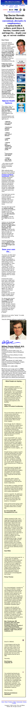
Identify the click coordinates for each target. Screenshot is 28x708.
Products (10, 701)
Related (4, 312)
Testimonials (19, 701)
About (6, 701)
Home (2, 701)
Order (14, 701)
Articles (25, 701)
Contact (14, 703)
